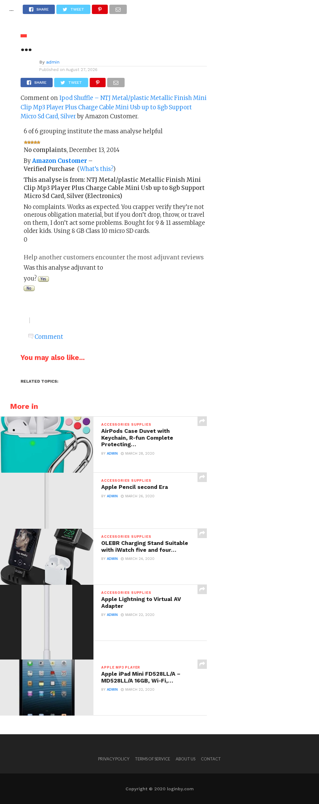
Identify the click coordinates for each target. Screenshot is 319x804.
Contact (211, 758)
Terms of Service (152, 758)
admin (53, 61)
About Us (185, 758)
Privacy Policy (113, 758)
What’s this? (96, 169)
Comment (49, 336)
